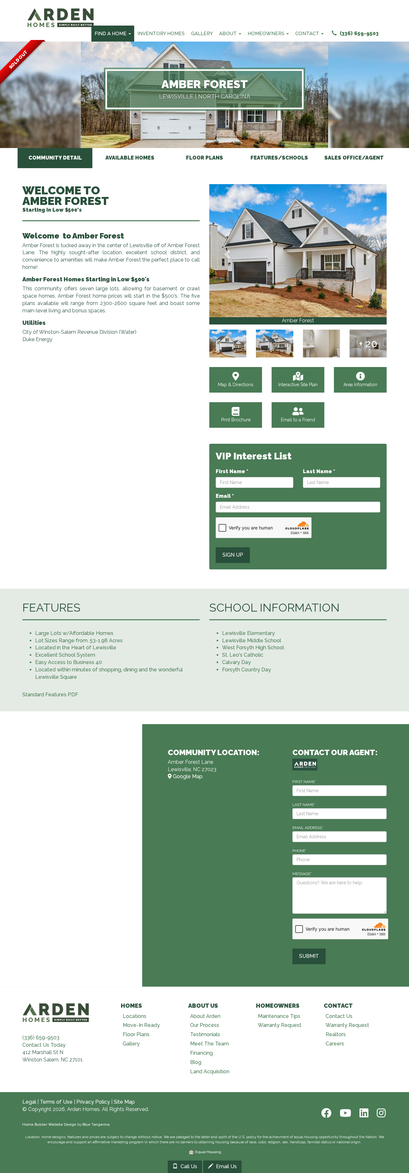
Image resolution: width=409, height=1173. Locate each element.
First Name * (232, 471)
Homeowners (267, 33)
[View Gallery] (298, 250)
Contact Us (339, 1016)
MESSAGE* (302, 874)
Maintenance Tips (279, 1016)
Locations (134, 1016)
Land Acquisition (209, 1071)
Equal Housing (207, 1152)
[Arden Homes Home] (60, 8)
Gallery (202, 33)
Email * (225, 496)
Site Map (124, 1102)
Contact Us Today (44, 1045)
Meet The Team (209, 1044)
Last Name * (319, 471)
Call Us (188, 1166)
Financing (201, 1053)
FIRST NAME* (304, 781)
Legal (29, 1102)
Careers (335, 1044)
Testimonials (205, 1034)
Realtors (336, 1034)
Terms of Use (56, 1102)
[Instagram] (379, 1113)
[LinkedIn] (363, 1113)
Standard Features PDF (50, 695)
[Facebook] (325, 1113)
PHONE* (299, 850)
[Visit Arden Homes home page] (55, 1012)
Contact (307, 33)
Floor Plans (136, 1034)
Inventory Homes (161, 33)
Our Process (204, 1025)
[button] (227, 254)
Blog (195, 1062)
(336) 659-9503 (358, 33)
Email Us (226, 1166)
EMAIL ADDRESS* (307, 827)
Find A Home (111, 33)
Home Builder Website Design (49, 1124)
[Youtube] (345, 1113)
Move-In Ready (141, 1025)
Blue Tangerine (96, 1124)
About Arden (205, 1016)
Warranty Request (279, 1025)
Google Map (187, 776)
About (228, 33)
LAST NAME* (303, 804)
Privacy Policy (93, 1102)
